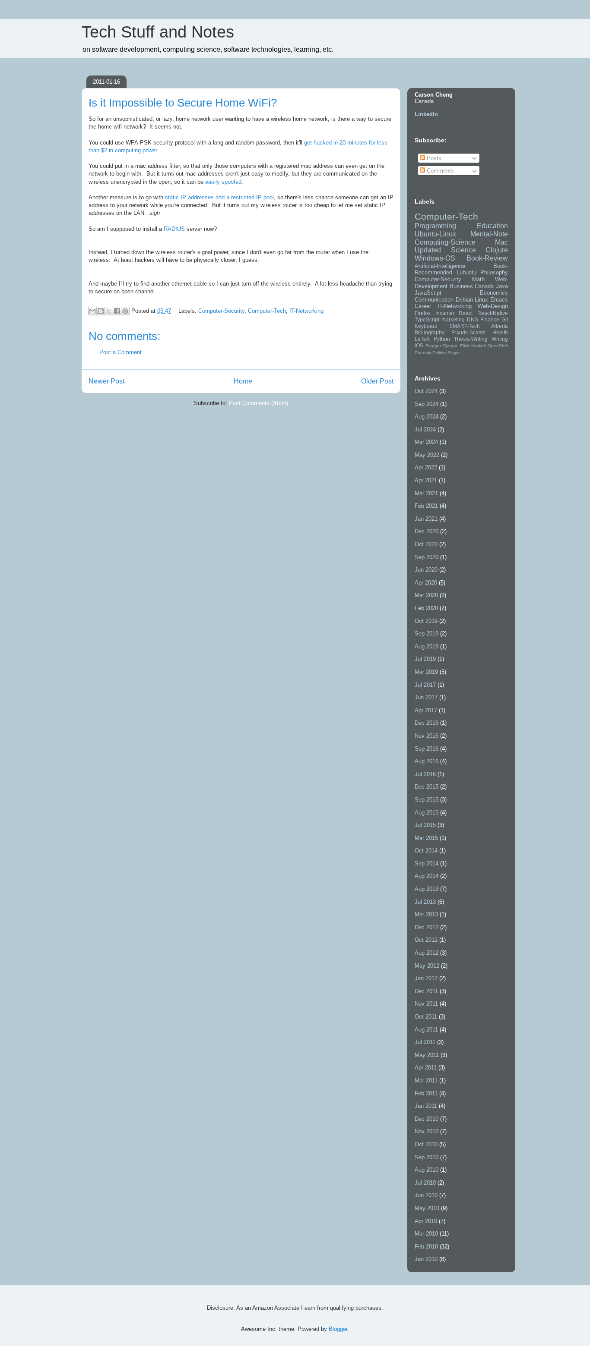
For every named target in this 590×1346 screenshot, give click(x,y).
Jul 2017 (425, 685)
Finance (489, 319)
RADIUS (174, 229)
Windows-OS (435, 258)
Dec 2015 (426, 786)
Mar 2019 (426, 672)
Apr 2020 (426, 582)
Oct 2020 (426, 544)
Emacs (499, 299)
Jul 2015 (425, 825)
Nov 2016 (426, 736)
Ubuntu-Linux (435, 234)
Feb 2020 (426, 608)
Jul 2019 (425, 659)
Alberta (499, 326)
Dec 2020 (426, 531)
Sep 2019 (426, 633)
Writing (500, 339)
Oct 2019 (426, 621)
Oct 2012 (426, 940)
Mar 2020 (426, 595)
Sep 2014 (426, 863)
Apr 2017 (426, 710)
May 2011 (427, 1055)
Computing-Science (445, 242)
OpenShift (498, 345)
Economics (494, 292)
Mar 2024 (426, 442)
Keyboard (426, 326)
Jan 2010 (426, 1259)
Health (500, 332)
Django (450, 345)
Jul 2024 (425, 429)
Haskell (478, 345)
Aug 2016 (426, 761)
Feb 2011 (426, 1093)
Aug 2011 (426, 1029)
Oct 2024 (426, 391)
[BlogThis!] (100, 311)
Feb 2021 (426, 506)
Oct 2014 (426, 850)
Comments (439, 170)
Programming (435, 226)
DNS (472, 319)
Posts (433, 158)
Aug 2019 (426, 646)
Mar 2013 (426, 914)
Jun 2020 (426, 569)
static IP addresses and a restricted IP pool (219, 197)
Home (243, 381)
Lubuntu (466, 272)
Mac (501, 242)
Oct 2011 (426, 1016)
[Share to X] (109, 311)
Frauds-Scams (468, 332)
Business (461, 286)
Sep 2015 (426, 799)
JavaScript (428, 292)
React (466, 313)
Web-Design (493, 306)
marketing (453, 319)
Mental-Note (489, 234)
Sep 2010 (426, 1157)
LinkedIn (426, 114)
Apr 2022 (426, 467)
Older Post (377, 381)
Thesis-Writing (471, 339)
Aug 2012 (426, 953)
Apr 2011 (426, 1067)
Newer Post (106, 381)
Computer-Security (221, 311)
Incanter (444, 313)
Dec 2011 (426, 991)
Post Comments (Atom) (258, 403)
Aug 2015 (426, 812)
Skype (453, 352)
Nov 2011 (426, 1003)
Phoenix (423, 352)
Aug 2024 (426, 416)
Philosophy (494, 272)
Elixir (464, 345)
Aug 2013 (426, 889)
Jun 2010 (426, 1195)
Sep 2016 (426, 748)
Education (492, 226)
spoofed (231, 182)
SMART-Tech (464, 326)
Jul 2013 (425, 902)
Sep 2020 (426, 557)
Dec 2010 (426, 1119)
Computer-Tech (267, 311)
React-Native (492, 313)
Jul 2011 (425, 1042)
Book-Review (487, 258)
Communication (434, 299)
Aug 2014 (426, 876)
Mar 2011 (426, 1080)
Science (463, 250)
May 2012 (427, 965)
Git (504, 319)
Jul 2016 (425, 774)
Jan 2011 (426, 1106)
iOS (419, 345)
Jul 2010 (425, 1182)
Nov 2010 (426, 1131)
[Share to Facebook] (117, 311)
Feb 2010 (426, 1246)
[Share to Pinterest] (125, 311)
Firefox (423, 313)
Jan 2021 (426, 519)
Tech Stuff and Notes (158, 32)
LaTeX (422, 339)
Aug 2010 (426, 1170)
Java (502, 286)
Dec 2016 (426, 723)
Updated (428, 250)
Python (442, 339)
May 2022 (427, 455)
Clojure (496, 250)
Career (423, 306)
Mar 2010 (426, 1233)
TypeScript (427, 319)
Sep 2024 (426, 404)
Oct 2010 (426, 1144)
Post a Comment (120, 352)
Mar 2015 (426, 838)
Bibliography (429, 332)
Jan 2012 (426, 978)
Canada (484, 286)
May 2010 (427, 1208)
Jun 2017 (426, 697)
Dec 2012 (426, 927)
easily (212, 182)
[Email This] (92, 311)
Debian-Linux (472, 299)
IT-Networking (306, 311)
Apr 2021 (426, 480)
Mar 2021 (426, 493)
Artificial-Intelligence (440, 266)
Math (478, 279)
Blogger (433, 345)
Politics (439, 352)
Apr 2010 (426, 1221)
